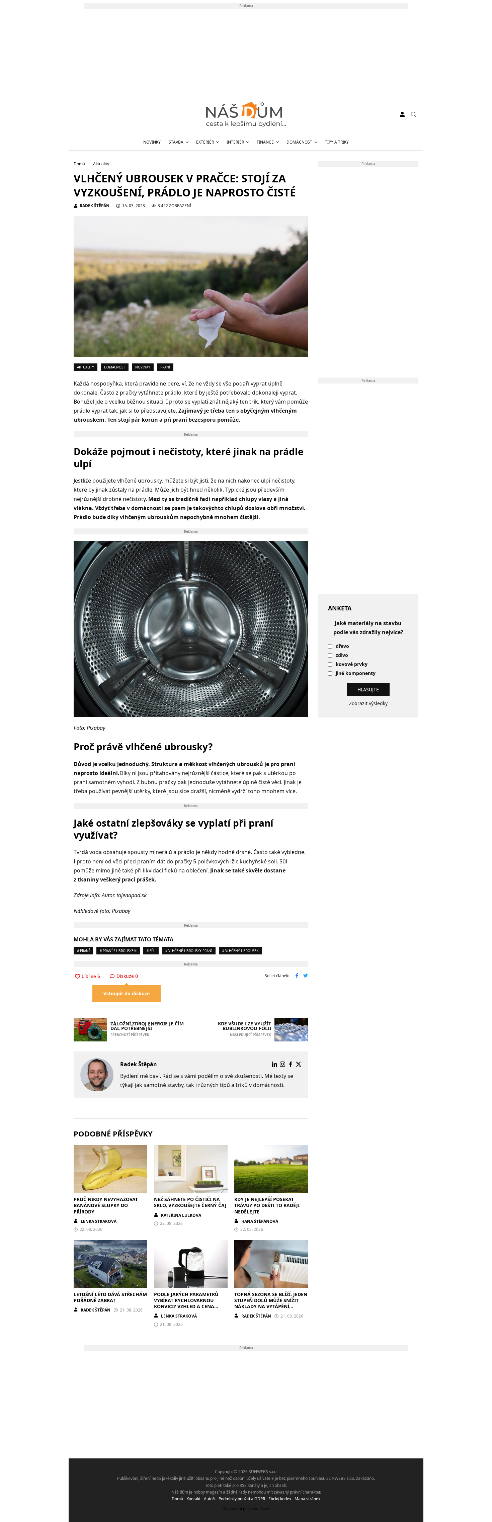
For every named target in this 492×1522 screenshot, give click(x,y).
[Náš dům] (246, 114)
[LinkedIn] (274, 1064)
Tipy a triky (337, 142)
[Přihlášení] (402, 114)
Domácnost (299, 142)
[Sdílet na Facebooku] (297, 976)
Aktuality (85, 367)
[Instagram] (282, 1064)
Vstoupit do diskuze (126, 993)
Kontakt (193, 1499)
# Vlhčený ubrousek (240, 950)
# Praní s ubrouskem (118, 950)
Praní (165, 367)
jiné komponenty (356, 673)
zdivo (342, 655)
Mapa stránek (307, 1499)
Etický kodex (279, 1499)
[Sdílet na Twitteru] (305, 976)
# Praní (83, 950)
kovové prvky (351, 664)
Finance (265, 142)
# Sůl (151, 950)
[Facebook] (290, 1064)
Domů (177, 1499)
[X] (298, 1064)
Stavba (176, 142)
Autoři (209, 1499)
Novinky (152, 142)
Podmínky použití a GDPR (242, 1499)
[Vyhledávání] (413, 114)
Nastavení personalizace (246, 1508)
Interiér (235, 142)
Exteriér (205, 142)
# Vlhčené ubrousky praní (188, 950)
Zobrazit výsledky (368, 703)
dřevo (342, 646)
